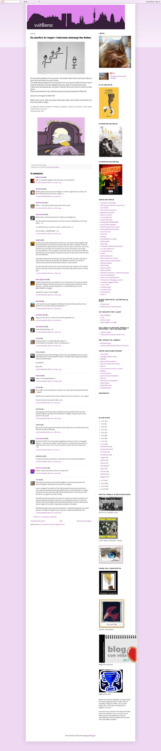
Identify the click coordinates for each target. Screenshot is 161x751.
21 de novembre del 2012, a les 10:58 (48, 418)
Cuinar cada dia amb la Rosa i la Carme (115, 345)
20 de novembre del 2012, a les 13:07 (48, 234)
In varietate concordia (109, 239)
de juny (103, 463)
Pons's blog (105, 265)
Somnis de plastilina (108, 275)
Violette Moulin (106, 388)
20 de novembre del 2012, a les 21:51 (48, 332)
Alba (37, 301)
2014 (103, 438)
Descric (103, 366)
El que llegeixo (105, 315)
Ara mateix (104, 208)
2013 (102, 441)
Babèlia (103, 359)
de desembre (105, 446)
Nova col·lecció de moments (111, 261)
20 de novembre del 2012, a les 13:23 (48, 273)
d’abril (102, 468)
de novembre (105, 449)
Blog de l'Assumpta (107, 212)
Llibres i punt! (105, 320)
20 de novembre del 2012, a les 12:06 (48, 182)
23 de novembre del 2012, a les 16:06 (48, 513)
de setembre (105, 455)
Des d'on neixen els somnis (110, 364)
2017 (102, 430)
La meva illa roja (106, 251)
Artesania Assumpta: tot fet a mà (113, 334)
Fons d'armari (106, 232)
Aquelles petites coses (109, 356)
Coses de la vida (106, 220)
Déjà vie (103, 371)
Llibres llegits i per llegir (109, 322)
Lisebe (103, 253)
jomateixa (39, 315)
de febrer (103, 474)
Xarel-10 (103, 294)
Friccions (104, 234)
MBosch (38, 177)
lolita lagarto (40, 279)
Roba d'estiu (105, 383)
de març (103, 471)
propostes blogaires (53, 167)
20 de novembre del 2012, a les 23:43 (49, 369)
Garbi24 (103, 237)
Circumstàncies (106, 217)
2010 (103, 483)
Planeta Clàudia (106, 263)
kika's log (104, 244)
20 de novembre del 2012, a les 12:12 (48, 196)
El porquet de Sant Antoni (110, 229)
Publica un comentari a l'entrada (45, 517)
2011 (102, 480)
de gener (103, 477)
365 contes (104, 354)
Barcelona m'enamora (109, 210)
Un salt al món (106, 289)
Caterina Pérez (106, 332)
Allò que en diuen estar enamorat (112, 205)
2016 (103, 432)
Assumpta (39, 214)
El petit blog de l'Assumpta (110, 227)
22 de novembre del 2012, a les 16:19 (48, 473)
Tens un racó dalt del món (110, 277)
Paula (38, 352)
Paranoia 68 (105, 304)
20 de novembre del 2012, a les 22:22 (48, 346)
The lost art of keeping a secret (111, 280)
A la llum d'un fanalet (108, 203)
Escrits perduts (106, 373)
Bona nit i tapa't (106, 215)
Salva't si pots (106, 268)
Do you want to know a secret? (112, 368)
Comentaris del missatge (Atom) (53, 524)
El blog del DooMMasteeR (109, 222)
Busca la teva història (108, 361)
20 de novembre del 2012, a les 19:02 (48, 320)
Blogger (93, 735)
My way (103, 378)
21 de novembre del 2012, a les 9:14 (48, 403)
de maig (103, 466)
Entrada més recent (38, 521)
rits (40, 165)
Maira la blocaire (106, 256)
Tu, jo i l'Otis (105, 285)
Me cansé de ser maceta (109, 258)
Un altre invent (106, 287)
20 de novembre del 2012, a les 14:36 (48, 295)
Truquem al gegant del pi (109, 282)
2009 (103, 486)
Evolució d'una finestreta (109, 376)
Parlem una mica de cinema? (111, 307)
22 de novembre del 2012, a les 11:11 (48, 450)
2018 (102, 427)
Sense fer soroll (106, 385)
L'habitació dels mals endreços (112, 246)
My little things (106, 343)
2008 (103, 489)
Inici (61, 521)
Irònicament (105, 241)
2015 (102, 435)
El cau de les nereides (108, 224)
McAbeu (39, 189)
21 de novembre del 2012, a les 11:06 (48, 432)
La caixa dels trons (107, 249)
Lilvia (102, 317)
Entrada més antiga (84, 521)
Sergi (37, 240)
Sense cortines (106, 270)
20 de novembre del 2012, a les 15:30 (48, 308)
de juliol (103, 460)
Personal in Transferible (109, 381)
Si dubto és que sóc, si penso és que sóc (115, 273)
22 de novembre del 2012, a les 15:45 (48, 461)
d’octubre (104, 452)
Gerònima (39, 203)
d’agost (103, 457)
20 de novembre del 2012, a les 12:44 (48, 208)
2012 (102, 444)
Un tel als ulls (105, 292)
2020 (103, 421)
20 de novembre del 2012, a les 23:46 (49, 381)
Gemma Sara (40, 468)
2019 (103, 424)
